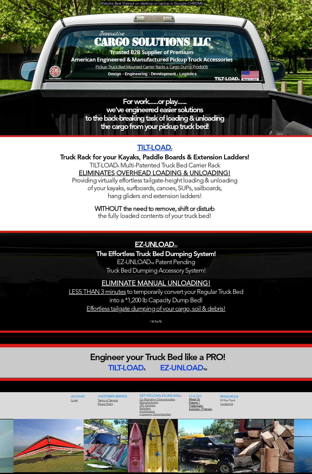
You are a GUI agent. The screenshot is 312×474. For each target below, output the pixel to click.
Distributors (147, 411)
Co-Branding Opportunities (157, 399)
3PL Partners (148, 405)
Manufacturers (149, 402)
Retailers (145, 408)
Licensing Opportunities (155, 414)
